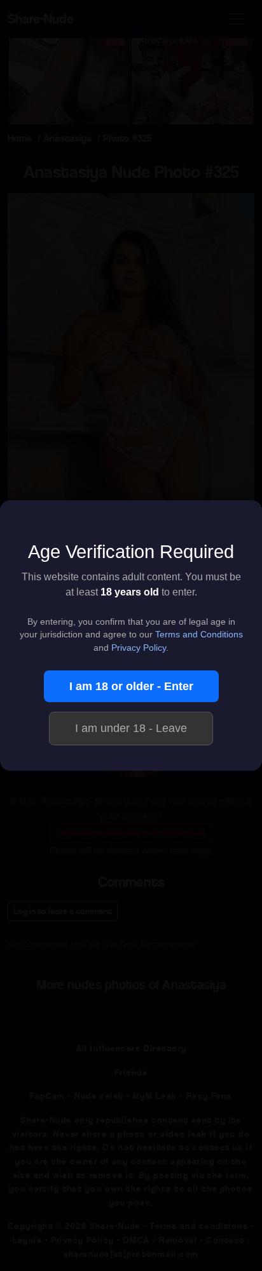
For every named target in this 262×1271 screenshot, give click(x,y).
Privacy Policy (138, 648)
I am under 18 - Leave (131, 728)
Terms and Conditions (199, 634)
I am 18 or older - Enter (131, 686)
